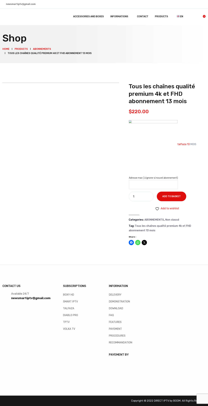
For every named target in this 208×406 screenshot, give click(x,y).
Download (116, 308)
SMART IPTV (70, 301)
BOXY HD (68, 294)
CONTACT (142, 16)
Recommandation (120, 342)
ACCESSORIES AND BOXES (88, 16)
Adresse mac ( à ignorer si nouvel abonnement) (153, 177)
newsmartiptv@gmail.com (31, 298)
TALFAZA (68, 308)
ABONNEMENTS (154, 219)
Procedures (117, 335)
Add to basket (171, 196)
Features (115, 322)
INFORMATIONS (119, 16)
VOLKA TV (69, 328)
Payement (115, 328)
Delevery (115, 294)
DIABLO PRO (70, 315)
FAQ (111, 315)
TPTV (66, 322)
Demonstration (119, 301)
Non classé (172, 219)
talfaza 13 (183, 144)
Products (161, 16)
